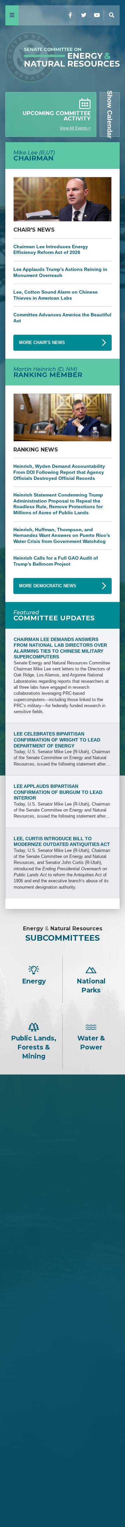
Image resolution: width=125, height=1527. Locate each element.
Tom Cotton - (62, 1232)
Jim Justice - (62, 1243)
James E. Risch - (62, 1210)
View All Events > (75, 128)
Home (62, 1501)
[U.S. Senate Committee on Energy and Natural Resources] (62, 58)
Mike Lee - (63, 1181)
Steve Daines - (62, 1221)
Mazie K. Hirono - (62, 1416)
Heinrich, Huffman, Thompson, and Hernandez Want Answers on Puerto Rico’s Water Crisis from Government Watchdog (61, 535)
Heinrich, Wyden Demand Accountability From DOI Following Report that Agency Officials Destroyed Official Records (59, 472)
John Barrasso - (62, 1199)
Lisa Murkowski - (63, 1288)
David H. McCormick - (63, 1254)
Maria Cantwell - (62, 1405)
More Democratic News (47, 585)
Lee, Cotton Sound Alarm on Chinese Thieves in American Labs (55, 295)
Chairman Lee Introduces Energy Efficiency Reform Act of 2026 (50, 249)
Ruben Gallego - (62, 1472)
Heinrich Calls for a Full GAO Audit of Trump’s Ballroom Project (55, 561)
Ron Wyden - (62, 1394)
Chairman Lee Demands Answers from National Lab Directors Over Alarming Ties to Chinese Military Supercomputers (60, 648)
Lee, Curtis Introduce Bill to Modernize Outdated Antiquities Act (62, 841)
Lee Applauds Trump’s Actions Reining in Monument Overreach (60, 272)
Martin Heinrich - (62, 1376)
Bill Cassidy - (62, 1265)
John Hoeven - (62, 1299)
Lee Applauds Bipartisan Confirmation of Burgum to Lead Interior (58, 792)
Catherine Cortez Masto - (62, 1438)
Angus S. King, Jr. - (62, 1427)
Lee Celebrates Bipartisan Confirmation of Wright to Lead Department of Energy (57, 739)
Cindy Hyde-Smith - (62, 1277)
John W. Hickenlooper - (63, 1449)
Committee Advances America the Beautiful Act (62, 317)
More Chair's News (42, 342)
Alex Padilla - (62, 1461)
